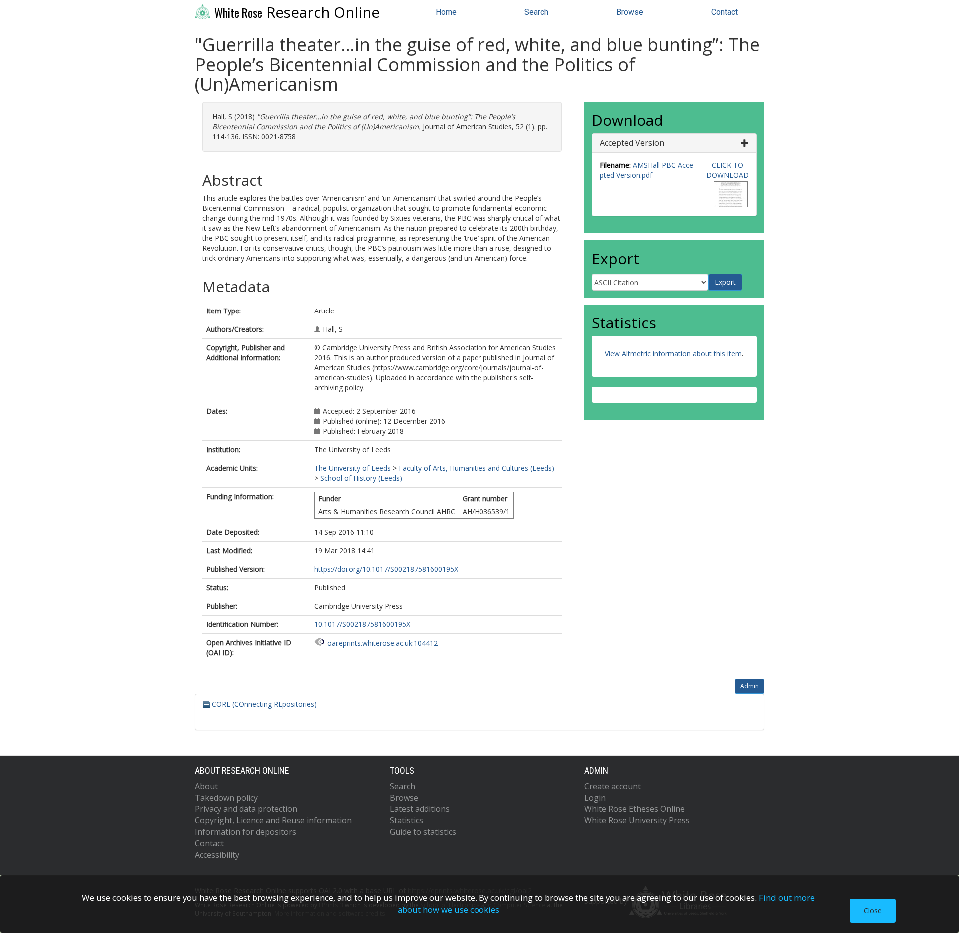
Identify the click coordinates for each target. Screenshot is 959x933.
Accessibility (217, 854)
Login (595, 797)
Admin (749, 686)
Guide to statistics (423, 831)
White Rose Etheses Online (634, 808)
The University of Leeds (352, 468)
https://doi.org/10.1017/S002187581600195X (386, 569)
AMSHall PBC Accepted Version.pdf (646, 170)
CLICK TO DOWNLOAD (727, 170)
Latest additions (420, 808)
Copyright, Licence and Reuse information (273, 820)
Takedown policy (226, 797)
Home (446, 12)
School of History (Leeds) (361, 478)
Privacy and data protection (246, 808)
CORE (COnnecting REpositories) (263, 704)
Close (873, 910)
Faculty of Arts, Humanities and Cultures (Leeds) (476, 468)
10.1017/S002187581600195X (362, 624)
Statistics (406, 820)
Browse (629, 12)
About (206, 786)
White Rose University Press (637, 820)
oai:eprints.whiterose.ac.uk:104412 (382, 643)
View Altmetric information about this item (673, 353)
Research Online (297, 12)
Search (536, 12)
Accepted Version (632, 142)
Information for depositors (245, 831)
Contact (724, 12)
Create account (612, 786)
